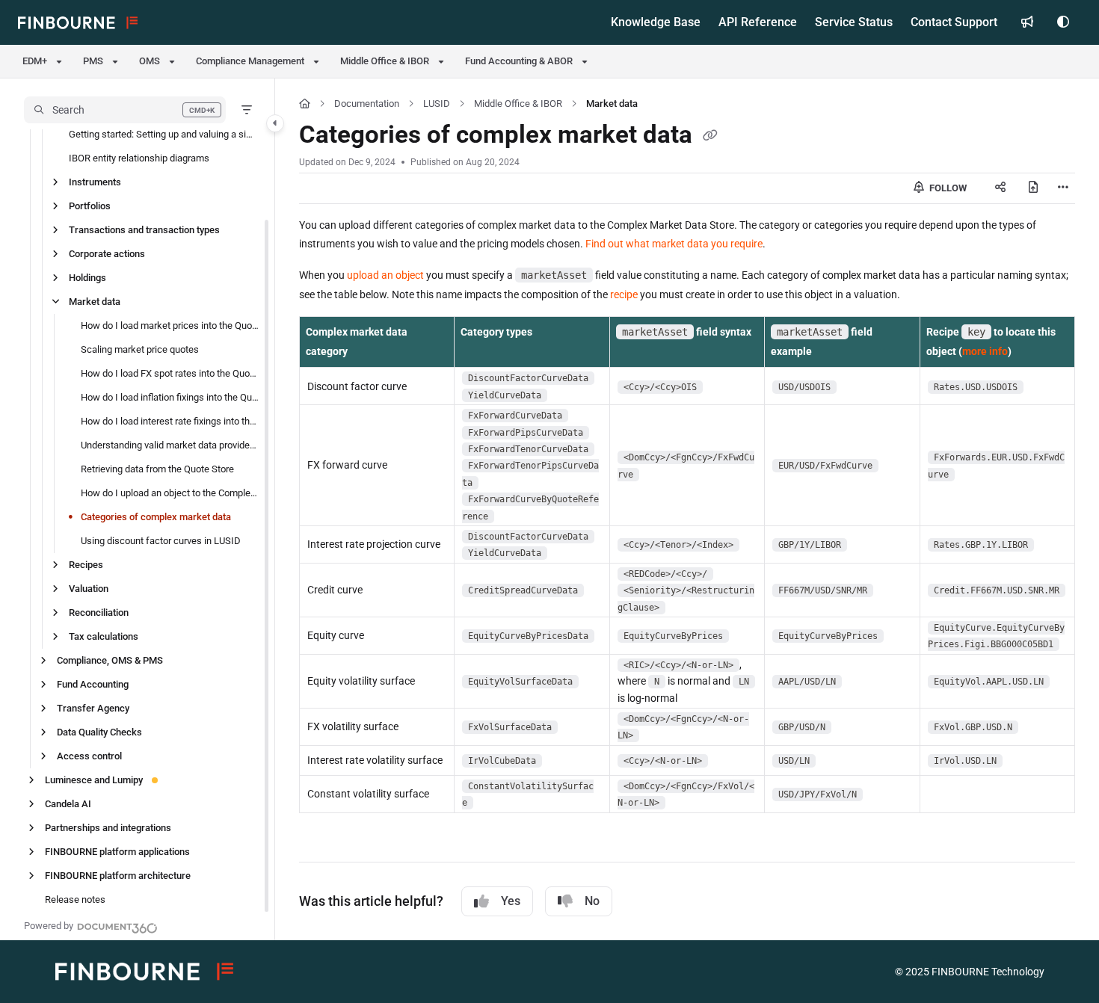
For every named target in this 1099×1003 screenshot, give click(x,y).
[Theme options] (1063, 22)
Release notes (75, 899)
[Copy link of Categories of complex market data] (710, 137)
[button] (125, 109)
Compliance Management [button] (250, 61)
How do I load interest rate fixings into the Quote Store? (170, 421)
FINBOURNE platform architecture (118, 875)
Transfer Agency (93, 708)
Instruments (95, 182)
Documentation (366, 103)
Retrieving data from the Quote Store (157, 469)
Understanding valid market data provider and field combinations (170, 445)
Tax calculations (103, 636)
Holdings (87, 277)
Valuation (88, 588)
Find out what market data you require (674, 244)
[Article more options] (1063, 188)
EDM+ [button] (34, 61)
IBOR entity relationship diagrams (139, 158)
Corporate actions (107, 253)
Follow (947, 188)
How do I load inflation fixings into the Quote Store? (170, 397)
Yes (510, 901)
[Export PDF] (1033, 188)
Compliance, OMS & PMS (110, 660)
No (592, 901)
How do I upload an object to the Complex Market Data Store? (170, 493)
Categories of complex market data (156, 516)
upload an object (385, 275)
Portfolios (90, 206)
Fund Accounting (93, 684)
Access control (89, 756)
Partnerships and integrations (108, 827)
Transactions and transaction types (144, 229)
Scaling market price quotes (140, 349)
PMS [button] (93, 61)
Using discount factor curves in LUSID (161, 540)
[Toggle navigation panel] (275, 123)
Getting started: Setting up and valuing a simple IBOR (164, 134)
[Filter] (247, 110)
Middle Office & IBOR (518, 103)
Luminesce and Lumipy (94, 780)
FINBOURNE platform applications (117, 851)
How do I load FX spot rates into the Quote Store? (170, 373)
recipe (624, 294)
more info (985, 351)
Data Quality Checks (99, 732)
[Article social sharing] (1000, 188)
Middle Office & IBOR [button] (384, 61)
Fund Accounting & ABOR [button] (519, 61)
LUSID (436, 103)
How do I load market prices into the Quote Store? (170, 325)
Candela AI (68, 803)
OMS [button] (149, 61)
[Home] (78, 22)
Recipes (86, 564)
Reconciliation (99, 612)
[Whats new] (1027, 22)
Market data (94, 301)
